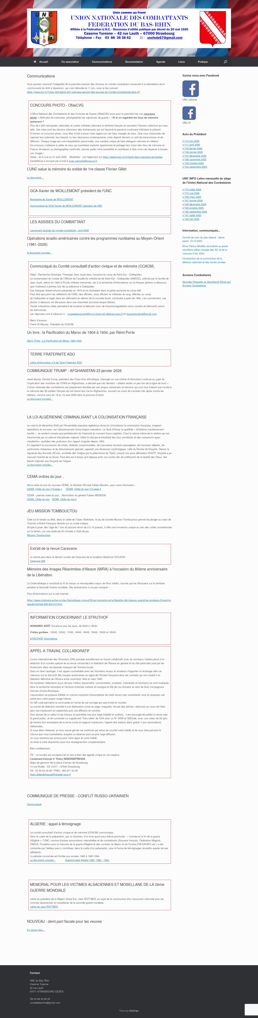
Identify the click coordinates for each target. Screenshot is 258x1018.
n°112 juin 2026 (190, 141)
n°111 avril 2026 (191, 144)
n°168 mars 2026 (191, 197)
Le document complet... (40, 399)
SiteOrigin (134, 1010)
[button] (225, 62)
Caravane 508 (37, 561)
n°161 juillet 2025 (191, 215)
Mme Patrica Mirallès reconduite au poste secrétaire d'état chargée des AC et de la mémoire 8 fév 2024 (205, 249)
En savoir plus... (36, 930)
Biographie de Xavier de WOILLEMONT (51, 199)
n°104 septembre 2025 (194, 166)
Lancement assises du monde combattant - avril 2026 (59, 230)
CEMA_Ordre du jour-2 (64, 499)
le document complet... (39, 252)
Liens (181, 61)
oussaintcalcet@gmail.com (142, 314)
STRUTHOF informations (43, 638)
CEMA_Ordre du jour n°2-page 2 (83, 489)
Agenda (160, 61)
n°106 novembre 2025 (194, 159)
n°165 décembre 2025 (194, 204)
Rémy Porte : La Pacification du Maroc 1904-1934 (54, 340)
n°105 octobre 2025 (193, 163)
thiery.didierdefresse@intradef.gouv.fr (50, 774)
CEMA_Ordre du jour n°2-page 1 (44, 489)
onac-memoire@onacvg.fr (83, 161)
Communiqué (34, 804)
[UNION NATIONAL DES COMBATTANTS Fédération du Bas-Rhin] (129, 28)
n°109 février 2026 (192, 148)
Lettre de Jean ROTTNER (44, 906)
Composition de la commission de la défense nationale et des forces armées (204, 260)
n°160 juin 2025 (190, 219)
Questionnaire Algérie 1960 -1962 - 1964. (87, 860)
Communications (102, 61)
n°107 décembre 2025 (194, 156)
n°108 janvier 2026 (192, 152)
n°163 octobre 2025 (193, 208)
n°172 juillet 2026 (191, 189)
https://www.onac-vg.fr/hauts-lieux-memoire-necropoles (133, 157)
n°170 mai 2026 (190, 193)
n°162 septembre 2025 (194, 211)
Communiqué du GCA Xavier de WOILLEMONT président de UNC (66, 206)
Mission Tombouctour (38, 535)
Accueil (43, 61)
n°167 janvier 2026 (192, 200)
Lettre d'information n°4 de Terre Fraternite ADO (56, 362)
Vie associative (70, 61)
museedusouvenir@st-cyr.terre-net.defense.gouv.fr (95, 314)
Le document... (35, 177)
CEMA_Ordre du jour (38, 499)
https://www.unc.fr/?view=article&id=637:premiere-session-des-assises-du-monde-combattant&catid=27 (83, 92)
